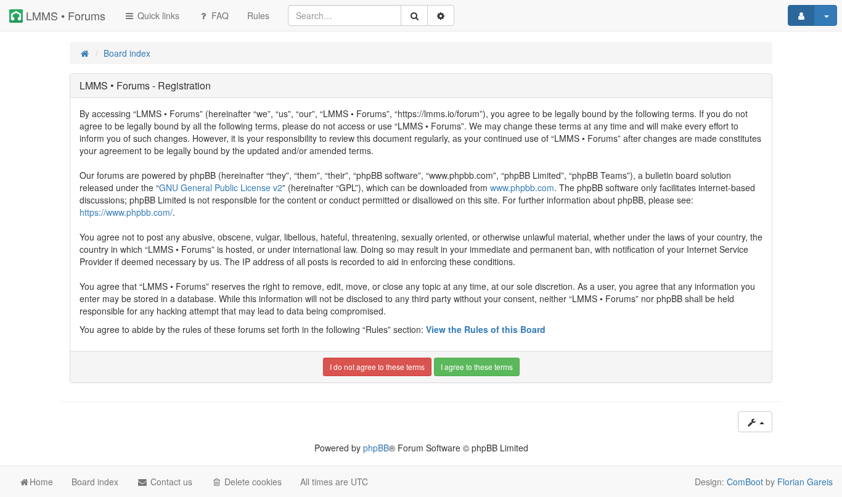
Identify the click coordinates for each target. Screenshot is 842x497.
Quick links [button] (157, 15)
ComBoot (745, 481)
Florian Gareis (805, 481)
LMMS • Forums (64, 15)
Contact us (170, 481)
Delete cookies (252, 481)
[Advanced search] (440, 15)
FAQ (219, 15)
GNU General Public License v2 (220, 187)
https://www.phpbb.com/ (126, 212)
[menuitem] (258, 15)
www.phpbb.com (522, 187)
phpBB (376, 448)
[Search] (414, 15)
